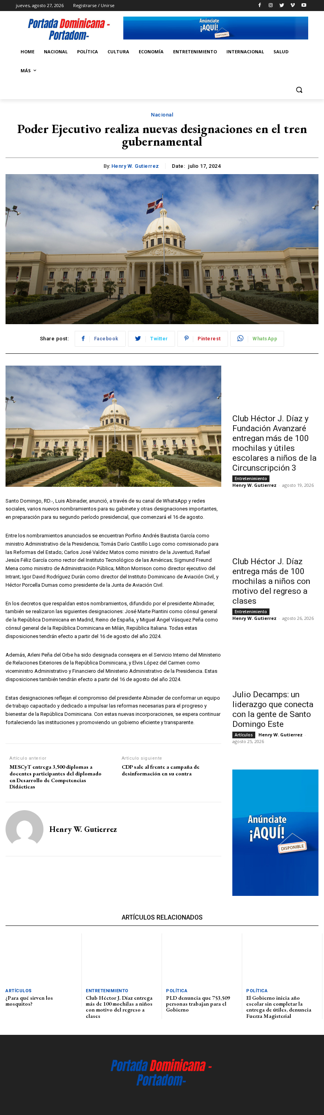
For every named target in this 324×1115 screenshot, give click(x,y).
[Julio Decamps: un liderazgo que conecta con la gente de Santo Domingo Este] (275, 663)
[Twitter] (281, 5)
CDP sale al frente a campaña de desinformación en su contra (161, 770)
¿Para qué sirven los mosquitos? (29, 1000)
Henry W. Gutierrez (135, 166)
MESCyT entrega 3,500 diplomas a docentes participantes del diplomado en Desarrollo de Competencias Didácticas (55, 776)
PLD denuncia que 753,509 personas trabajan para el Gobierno (198, 1004)
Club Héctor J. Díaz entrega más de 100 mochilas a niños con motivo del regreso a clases (271, 581)
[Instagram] (270, 5)
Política (176, 991)
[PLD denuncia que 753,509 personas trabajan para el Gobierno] (202, 958)
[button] (299, 90)
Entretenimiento (251, 478)
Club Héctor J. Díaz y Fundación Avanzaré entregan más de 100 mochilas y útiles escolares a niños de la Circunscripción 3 (274, 443)
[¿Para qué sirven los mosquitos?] (41, 958)
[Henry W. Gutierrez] (24, 829)
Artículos (244, 735)
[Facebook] (259, 5)
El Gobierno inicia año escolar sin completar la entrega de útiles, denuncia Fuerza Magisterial (278, 1006)
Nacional (162, 115)
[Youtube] (303, 5)
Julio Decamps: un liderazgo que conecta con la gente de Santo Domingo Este (272, 709)
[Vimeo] (292, 5)
